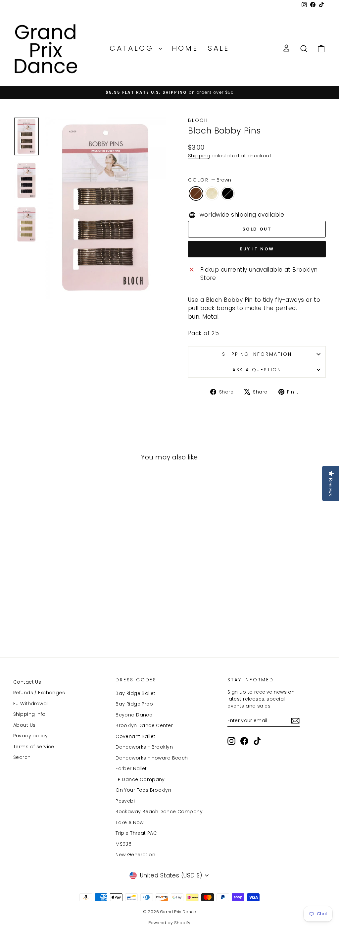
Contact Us (27, 682)
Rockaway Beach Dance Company (159, 811)
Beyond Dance (134, 714)
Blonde (211, 193)
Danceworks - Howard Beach (152, 758)
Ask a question (256, 369)
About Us (24, 725)
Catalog (133, 48)
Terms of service (33, 746)
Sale (218, 48)
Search (22, 757)
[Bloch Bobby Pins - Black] (58, 618)
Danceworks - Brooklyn (144, 747)
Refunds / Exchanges (39, 692)
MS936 (123, 844)
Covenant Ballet (135, 736)
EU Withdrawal (30, 703)
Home (185, 48)
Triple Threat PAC (136, 833)
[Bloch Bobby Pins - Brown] (40, 618)
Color (209, 180)
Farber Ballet (131, 768)
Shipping (199, 155)
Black (227, 193)
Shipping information (257, 354)
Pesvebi (125, 801)
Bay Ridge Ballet (136, 693)
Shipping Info (29, 714)
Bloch (198, 120)
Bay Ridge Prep (134, 704)
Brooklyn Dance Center (144, 725)
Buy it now (257, 249)
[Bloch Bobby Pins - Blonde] (49, 618)
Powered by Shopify (169, 922)
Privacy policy (30, 735)
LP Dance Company (140, 779)
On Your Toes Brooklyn (143, 790)
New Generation (135, 854)
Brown (196, 193)
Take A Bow (129, 822)
